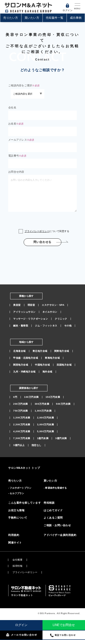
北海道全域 (19, 351)
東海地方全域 (52, 358)
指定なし (37, 445)
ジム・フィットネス (46, 326)
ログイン (21, 625)
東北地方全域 (40, 351)
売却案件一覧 (55, 17)
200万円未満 (20, 404)
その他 (68, 326)
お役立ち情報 (16, 510)
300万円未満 (42, 404)
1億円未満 (43, 438)
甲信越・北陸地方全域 (25, 358)
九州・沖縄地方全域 (24, 372)
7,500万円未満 (21, 438)
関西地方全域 (20, 365)
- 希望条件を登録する (55, 488)
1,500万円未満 (21, 418)
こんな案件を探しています (24, 502)
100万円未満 (31, 397)
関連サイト (15, 542)
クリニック (61, 319)
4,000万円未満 (21, 431)
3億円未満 (61, 438)
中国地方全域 (42, 365)
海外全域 (47, 372)
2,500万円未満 (21, 424)
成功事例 (76, 17)
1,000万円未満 (43, 411)
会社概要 (17, 560)
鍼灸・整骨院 (20, 326)
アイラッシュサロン (24, 312)
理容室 (31, 305)
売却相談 (49, 502)
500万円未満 (63, 404)
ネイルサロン (49, 312)
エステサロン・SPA (53, 305)
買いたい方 (32, 17)
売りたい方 (10, 17)
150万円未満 (53, 397)
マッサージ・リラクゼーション (30, 319)
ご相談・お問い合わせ (57, 525)
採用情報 (17, 566)
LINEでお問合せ (64, 625)
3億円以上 (19, 445)
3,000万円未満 (45, 424)
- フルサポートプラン (19, 488)
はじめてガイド (53, 510)
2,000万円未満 (45, 418)
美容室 (17, 305)
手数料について (17, 517)
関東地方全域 (61, 351)
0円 (15, 397)
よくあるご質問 (53, 517)
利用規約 (13, 534)
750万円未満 (20, 411)
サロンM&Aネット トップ (24, 467)
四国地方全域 (64, 365)
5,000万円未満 (45, 431)
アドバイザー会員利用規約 (60, 534)
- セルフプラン (16, 493)
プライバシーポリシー (37, 231)
